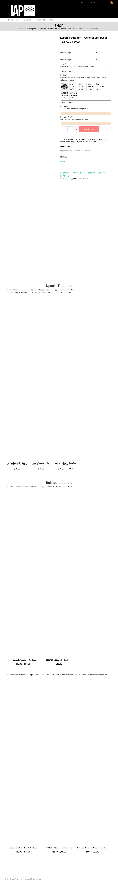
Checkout (28, 20)
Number (66, 117)
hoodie (62, 142)
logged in (73, 178)
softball (87, 142)
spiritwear (94, 142)
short (76, 142)
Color (63, 64)
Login (82, 3)
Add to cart (89, 129)
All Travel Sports (30, 29)
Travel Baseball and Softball (48, 29)
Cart (18, 20)
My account (41, 20)
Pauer (51, 20)
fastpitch (102, 139)
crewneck (95, 139)
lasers (68, 142)
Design (63, 75)
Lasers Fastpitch (65, 29)
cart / (101, 3)
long (72, 142)
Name (65, 106)
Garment (85, 49)
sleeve (81, 142)
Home (10, 20)
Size (85, 56)
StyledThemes (35, 879)
